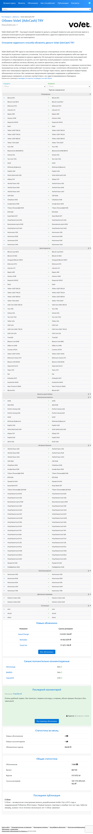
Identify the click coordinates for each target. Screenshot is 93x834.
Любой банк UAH (13, 191)
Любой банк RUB (13, 187)
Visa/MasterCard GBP (14, 506)
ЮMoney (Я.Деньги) (14, 167)
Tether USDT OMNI (13, 354)
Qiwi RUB (10, 405)
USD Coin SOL (12, 333)
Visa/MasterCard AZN (14, 559)
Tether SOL (11, 321)
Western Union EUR (13, 602)
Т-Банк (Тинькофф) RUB (15, 208)
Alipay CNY (11, 179)
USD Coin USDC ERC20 (14, 305)
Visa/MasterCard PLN (14, 538)
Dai (8, 374)
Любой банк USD (13, 183)
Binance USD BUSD (13, 362)
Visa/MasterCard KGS (14, 546)
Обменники (33, 3)
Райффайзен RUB (13, 567)
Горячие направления (57, 90)
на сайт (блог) (47, 78)
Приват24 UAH (12, 481)
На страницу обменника (47, 721)
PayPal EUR (11, 437)
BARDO (9, 672)
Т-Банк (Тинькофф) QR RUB (16, 489)
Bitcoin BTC (11, 98)
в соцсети (29, 78)
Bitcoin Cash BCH (13, 102)
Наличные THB (12, 590)
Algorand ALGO (12, 366)
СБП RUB (10, 195)
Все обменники (46, 652)
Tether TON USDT (13, 142)
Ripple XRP (11, 114)
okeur (9, 617)
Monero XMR (11, 118)
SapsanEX (10, 678)
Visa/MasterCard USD (14, 220)
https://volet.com (9, 25)
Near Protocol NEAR (14, 386)
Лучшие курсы (9, 3)
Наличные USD (12, 232)
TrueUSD (10, 337)
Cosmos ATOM (12, 349)
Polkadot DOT (12, 378)
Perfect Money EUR (13, 413)
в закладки (21, 78)
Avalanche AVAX (12, 382)
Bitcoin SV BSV (12, 256)
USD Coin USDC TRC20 (14, 329)
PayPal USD (11, 171)
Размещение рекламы (40, 827)
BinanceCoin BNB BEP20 (15, 151)
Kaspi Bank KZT (12, 216)
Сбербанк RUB (12, 199)
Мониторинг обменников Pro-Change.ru (14, 831)
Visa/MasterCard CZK (14, 542)
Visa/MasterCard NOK (14, 551)
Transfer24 (17, 694)
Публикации (63, 3)
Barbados (23, 640)
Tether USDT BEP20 (13, 138)
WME (9, 401)
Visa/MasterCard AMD (14, 518)
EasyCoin (23, 645)
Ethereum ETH (12, 106)
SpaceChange (23, 634)
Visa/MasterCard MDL (14, 522)
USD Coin (10, 325)
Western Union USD (13, 598)
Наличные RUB (12, 236)
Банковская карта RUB (15, 224)
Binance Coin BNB (13, 341)
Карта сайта (5, 827)
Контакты (75, 3)
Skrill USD (10, 441)
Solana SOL (11, 155)
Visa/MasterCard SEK (14, 534)
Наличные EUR (12, 240)
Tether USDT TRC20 (13, 134)
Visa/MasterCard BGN (14, 555)
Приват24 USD (12, 563)
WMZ (9, 163)
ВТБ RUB (10, 212)
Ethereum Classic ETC (14, 358)
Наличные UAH (12, 244)
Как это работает (48, 3)
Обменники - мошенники (10, 829)
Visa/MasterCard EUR (14, 493)
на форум (37, 78)
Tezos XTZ (10, 370)
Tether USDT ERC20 (13, 130)
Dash (9, 126)
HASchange (10, 667)
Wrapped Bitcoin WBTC (15, 260)
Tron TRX (10, 146)
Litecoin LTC (11, 110)
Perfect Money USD (13, 409)
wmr (8, 609)
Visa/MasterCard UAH (14, 228)
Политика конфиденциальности (78, 827)
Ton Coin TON (11, 159)
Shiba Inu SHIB (12, 345)
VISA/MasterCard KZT (14, 514)
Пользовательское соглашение (21, 827)
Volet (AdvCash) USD (14, 175)
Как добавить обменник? (58, 827)
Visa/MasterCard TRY (14, 530)
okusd (9, 613)
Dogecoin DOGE (12, 122)
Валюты (21, 3)
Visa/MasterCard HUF (14, 526)
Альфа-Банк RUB (13, 204)
